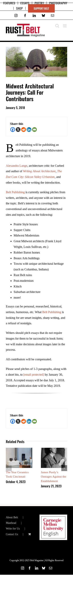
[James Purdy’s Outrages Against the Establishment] (54, 449)
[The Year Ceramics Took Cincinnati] (19, 449)
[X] (18, 129)
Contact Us (12, 534)
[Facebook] (12, 129)
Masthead (11, 522)
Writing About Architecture (39, 171)
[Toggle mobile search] (57, 26)
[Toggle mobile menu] (65, 26)
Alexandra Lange (16, 165)
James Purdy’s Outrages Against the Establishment (53, 477)
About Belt (12, 517)
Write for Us (13, 528)
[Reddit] (23, 129)
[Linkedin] (29, 129)
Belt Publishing (15, 192)
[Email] (34, 129)
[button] (9, 468)
